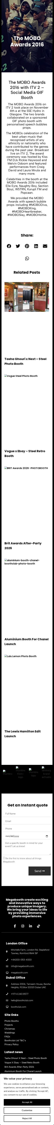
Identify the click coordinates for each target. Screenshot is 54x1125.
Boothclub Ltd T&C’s (15, 1040)
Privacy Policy (11, 1044)
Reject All (27, 1118)
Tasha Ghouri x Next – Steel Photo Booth (25, 1058)
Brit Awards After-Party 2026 (19, 1067)
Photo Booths (11, 1021)
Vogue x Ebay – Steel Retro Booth (21, 1062)
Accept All (27, 1102)
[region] (27, 1099)
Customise (27, 1110)
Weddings (9, 1032)
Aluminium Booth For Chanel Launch (23, 1071)
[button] (9, 246)
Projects (8, 1025)
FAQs (7, 1036)
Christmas (9, 1028)
